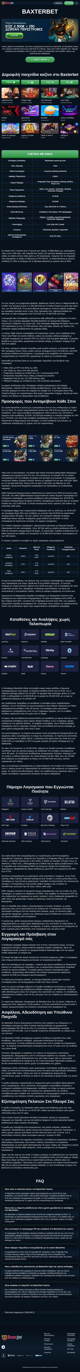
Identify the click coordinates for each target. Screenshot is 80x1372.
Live (28, 82)
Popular (9, 82)
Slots (68, 82)
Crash (48, 82)
